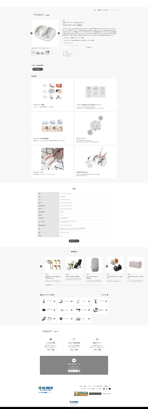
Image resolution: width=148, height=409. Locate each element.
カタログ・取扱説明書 (91, 388)
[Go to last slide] (31, 33)
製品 (85, 386)
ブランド (89, 386)
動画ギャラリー (108, 386)
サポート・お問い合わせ (98, 386)
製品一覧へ (104, 294)
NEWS (81, 386)
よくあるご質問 (83, 388)
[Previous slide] (41, 266)
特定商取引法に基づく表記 (107, 393)
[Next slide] (59, 33)
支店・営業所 (99, 388)
